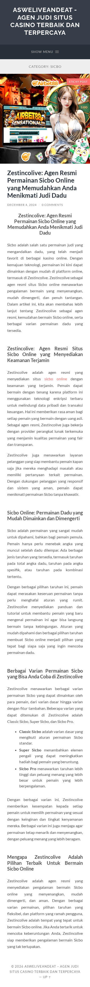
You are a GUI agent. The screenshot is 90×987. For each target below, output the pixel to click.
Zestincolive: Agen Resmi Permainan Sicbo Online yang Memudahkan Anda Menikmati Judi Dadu (42, 184)
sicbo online (55, 378)
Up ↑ (47, 977)
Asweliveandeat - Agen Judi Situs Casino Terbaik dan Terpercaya (45, 21)
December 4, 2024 (22, 205)
